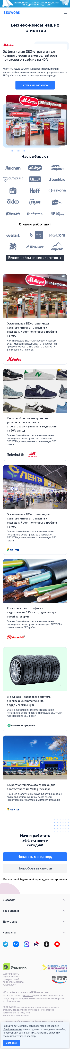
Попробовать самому (35, 868)
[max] (26, 944)
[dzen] (46, 944)
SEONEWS (28, 995)
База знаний (11, 910)
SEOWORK (9, 899)
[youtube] (57, 944)
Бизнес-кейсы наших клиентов (33, 258)
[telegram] (5, 944)
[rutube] (36, 944)
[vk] (16, 944)
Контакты (9, 932)
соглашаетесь (37, 1025)
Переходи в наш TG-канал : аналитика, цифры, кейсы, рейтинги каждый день (36, 4)
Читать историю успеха (35, 85)
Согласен (11, 1043)
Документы (10, 921)
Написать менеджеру (35, 857)
